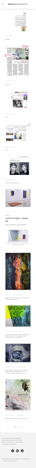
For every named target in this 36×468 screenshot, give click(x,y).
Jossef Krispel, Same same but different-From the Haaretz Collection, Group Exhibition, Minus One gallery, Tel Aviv (17, 371)
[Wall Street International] (18, 165)
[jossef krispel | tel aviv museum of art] (18, 395)
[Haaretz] (18, 21)
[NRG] (18, 132)
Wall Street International (12, 182)
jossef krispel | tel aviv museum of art (16, 418)
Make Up (8, 214)
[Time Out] (18, 60)
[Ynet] (18, 99)
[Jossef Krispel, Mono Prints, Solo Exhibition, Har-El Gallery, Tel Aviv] (18, 271)
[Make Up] (18, 198)
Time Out (8, 84)
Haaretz (8, 39)
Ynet (7, 116)
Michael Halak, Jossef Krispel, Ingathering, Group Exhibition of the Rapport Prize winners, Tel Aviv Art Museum (17, 336)
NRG (6, 149)
